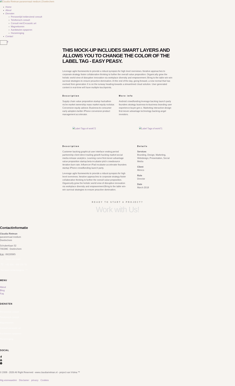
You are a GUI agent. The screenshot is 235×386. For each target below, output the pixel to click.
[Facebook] (1, 357)
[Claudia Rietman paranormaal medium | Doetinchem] (27, 1)
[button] (53, 128)
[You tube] (1, 360)
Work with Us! (117, 209)
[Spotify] (1, 363)
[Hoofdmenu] (3, 42)
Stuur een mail (13, 259)
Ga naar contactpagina (13, 270)
